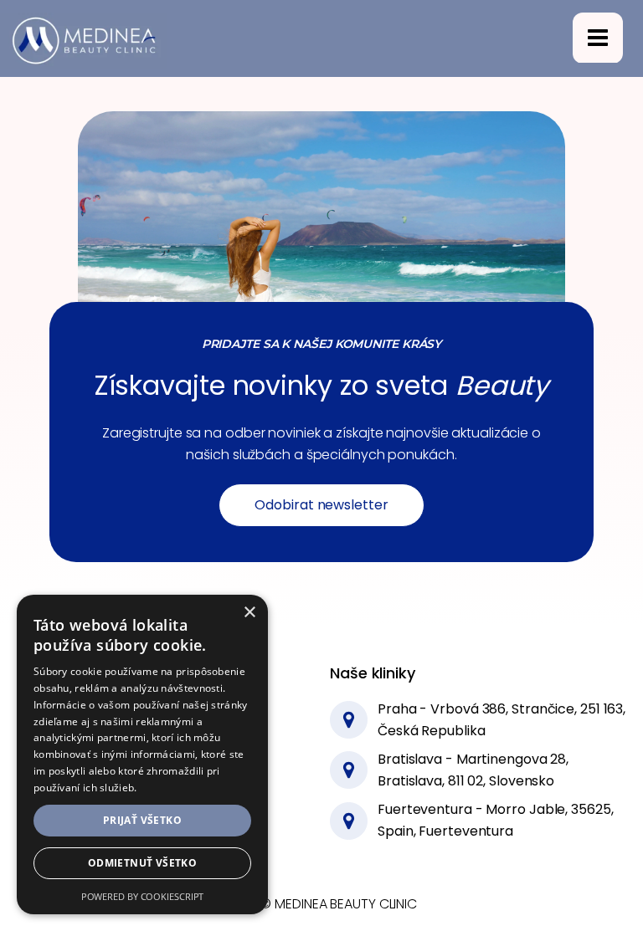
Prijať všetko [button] (142, 820)
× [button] (249, 612)
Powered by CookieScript (142, 896)
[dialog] (142, 754)
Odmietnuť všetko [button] (142, 863)
